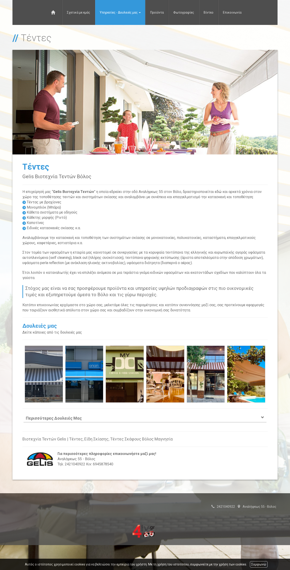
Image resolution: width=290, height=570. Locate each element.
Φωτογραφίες (183, 12)
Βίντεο (208, 12)
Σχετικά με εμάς (78, 12)
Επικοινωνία (232, 12)
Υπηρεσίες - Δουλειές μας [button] (119, 12)
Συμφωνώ (258, 564)
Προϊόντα (157, 12)
